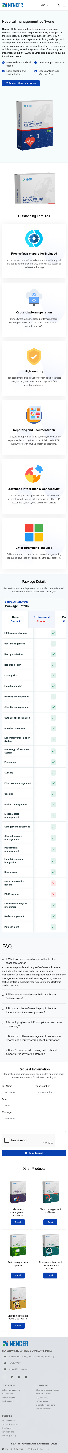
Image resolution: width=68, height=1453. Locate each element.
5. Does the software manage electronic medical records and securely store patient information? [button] (33, 1038)
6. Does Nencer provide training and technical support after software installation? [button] (31, 1052)
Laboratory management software (17, 1212)
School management (11, 1390)
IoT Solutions (42, 1401)
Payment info (8, 1432)
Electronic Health (43, 1393)
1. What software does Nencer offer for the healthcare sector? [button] (31, 961)
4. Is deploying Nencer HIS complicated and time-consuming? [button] (34, 1024)
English (8, 1449)
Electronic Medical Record (47, 1390)
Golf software (8, 1401)
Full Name (7, 1086)
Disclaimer (7, 1428)
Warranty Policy (9, 1435)
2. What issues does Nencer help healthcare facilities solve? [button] (31, 996)
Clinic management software (50, 1211)
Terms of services (10, 1424)
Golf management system (18, 1264)
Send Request (36, 1153)
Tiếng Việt (18, 1449)
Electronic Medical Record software (18, 1317)
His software (7, 1393)
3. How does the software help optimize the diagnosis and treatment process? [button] (31, 1010)
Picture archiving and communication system (50, 1265)
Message (7, 1112)
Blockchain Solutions (45, 1405)
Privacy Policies (9, 1420)
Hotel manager (8, 1397)
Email (4, 1099)
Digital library (42, 1397)
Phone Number (42, 1086)
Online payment (43, 1409)
